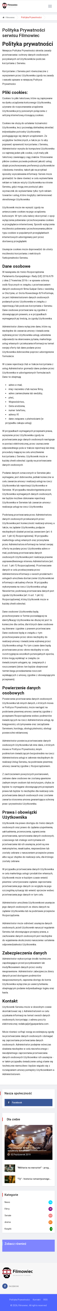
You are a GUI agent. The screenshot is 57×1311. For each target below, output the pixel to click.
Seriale (8, 1215)
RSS (45, 1299)
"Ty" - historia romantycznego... (34, 1179)
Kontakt (37, 1299)
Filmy (7, 1209)
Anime (8, 1222)
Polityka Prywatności (19, 1299)
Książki (8, 1229)
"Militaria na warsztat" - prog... (33, 1167)
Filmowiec (10, 17)
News (7, 1202)
